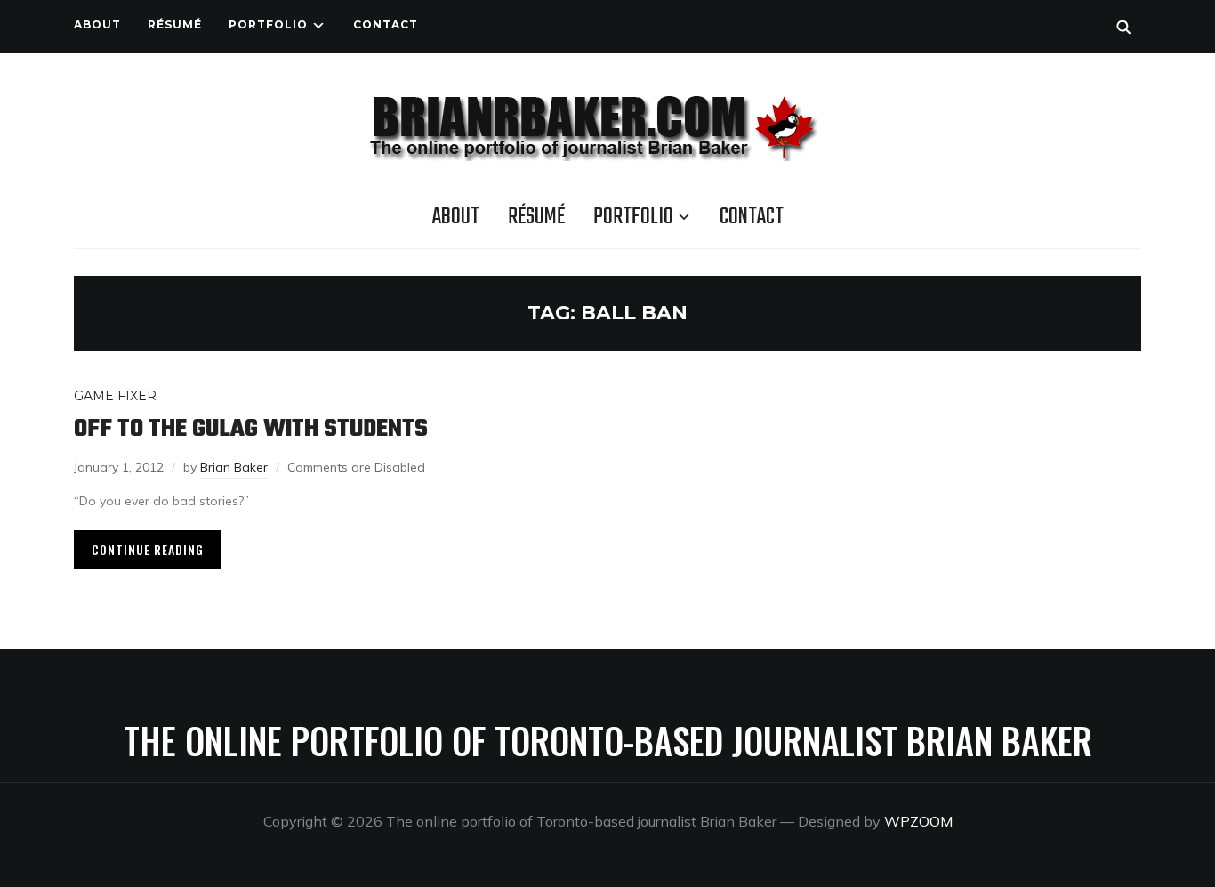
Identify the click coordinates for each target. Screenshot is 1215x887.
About (97, 24)
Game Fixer (115, 396)
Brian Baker (234, 467)
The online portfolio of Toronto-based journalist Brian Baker (608, 740)
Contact (385, 24)
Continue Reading (148, 549)
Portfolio (268, 24)
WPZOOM (918, 821)
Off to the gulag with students (251, 429)
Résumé (175, 24)
